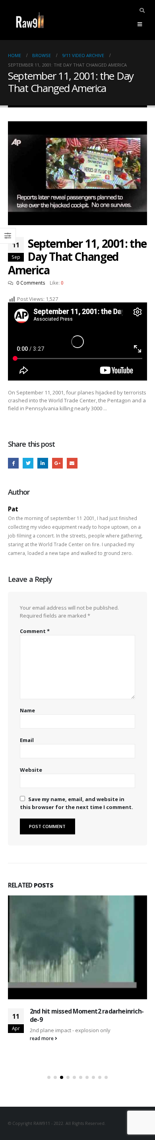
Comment (35, 631)
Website (31, 769)
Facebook (13, 463)
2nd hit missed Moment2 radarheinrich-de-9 (86, 1015)
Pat (13, 509)
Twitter (28, 463)
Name (27, 710)
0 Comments (30, 282)
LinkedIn (42, 463)
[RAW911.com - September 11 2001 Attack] (30, 20)
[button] (49, 1077)
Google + (57, 463)
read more (42, 1038)
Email (72, 463)
